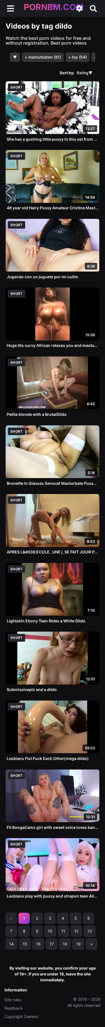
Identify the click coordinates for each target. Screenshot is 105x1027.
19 (78, 944)
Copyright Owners (21, 1016)
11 (63, 931)
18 (65, 944)
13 (89, 931)
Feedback (13, 1008)
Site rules (12, 999)
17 (52, 944)
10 (50, 931)
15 (25, 944)
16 (38, 944)
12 (76, 931)
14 (11, 944)
